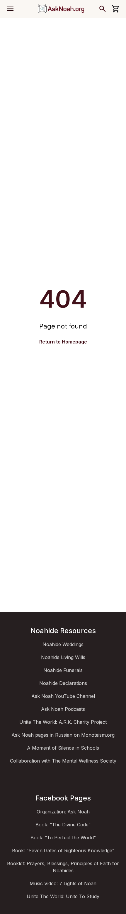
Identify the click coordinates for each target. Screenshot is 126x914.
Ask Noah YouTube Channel (63, 696)
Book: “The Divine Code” (63, 825)
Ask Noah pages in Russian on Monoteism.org (63, 735)
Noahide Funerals (63, 670)
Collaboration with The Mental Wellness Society (63, 761)
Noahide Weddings (63, 644)
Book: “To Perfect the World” (63, 837)
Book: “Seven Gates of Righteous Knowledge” (63, 850)
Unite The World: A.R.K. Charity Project (63, 722)
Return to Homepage (63, 342)
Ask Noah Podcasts (63, 709)
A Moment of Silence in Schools (63, 748)
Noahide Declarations (63, 683)
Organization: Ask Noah (63, 812)
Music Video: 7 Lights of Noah (63, 883)
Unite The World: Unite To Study (63, 896)
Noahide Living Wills (63, 657)
